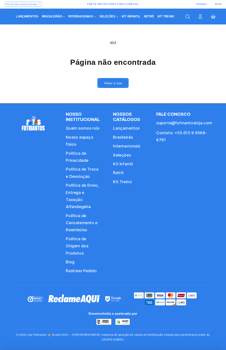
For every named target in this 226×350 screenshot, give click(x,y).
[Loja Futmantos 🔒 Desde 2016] (33, 125)
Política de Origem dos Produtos (77, 245)
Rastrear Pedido (81, 270)
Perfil (218, 4)
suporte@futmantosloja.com (184, 123)
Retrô (118, 172)
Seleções (122, 155)
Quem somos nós (82, 128)
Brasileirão (123, 137)
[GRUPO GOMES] (103, 322)
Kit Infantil (123, 164)
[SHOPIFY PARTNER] (122, 322)
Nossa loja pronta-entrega (23, 4)
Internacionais (126, 146)
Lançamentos (126, 128)
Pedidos (201, 4)
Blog (70, 262)
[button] (53, 16)
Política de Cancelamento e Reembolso (81, 222)
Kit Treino (122, 181)
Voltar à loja (113, 83)
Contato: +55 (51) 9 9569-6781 (181, 136)
